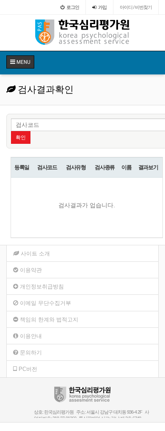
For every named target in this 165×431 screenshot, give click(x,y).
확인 (21, 137)
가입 (102, 7)
